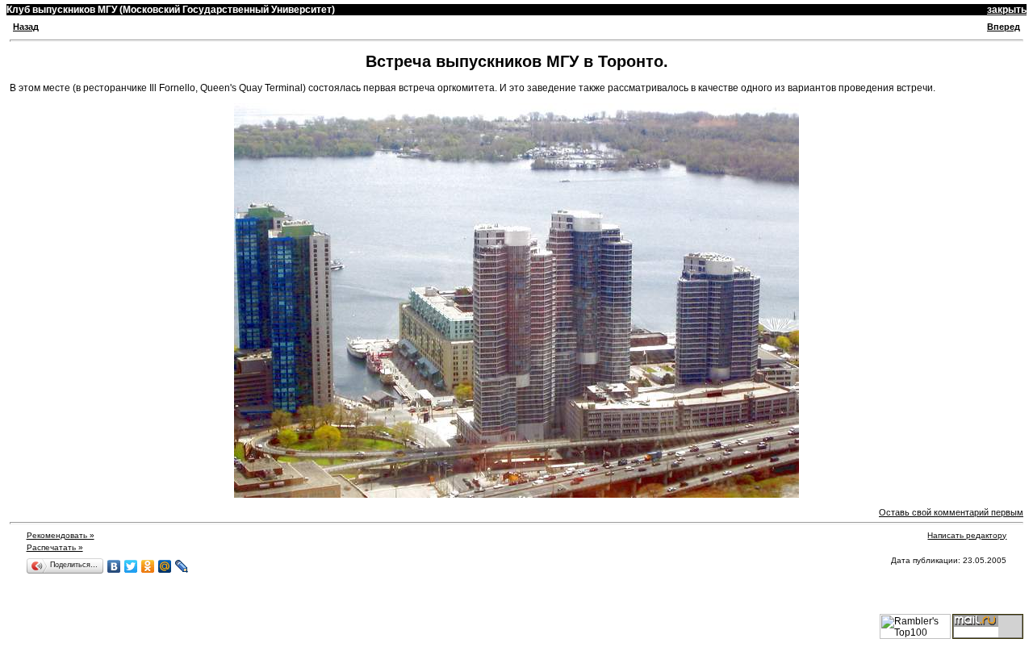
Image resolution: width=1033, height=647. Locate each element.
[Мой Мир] (165, 566)
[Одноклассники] (148, 566)
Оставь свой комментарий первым (951, 512)
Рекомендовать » (60, 535)
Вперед (1003, 26)
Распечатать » (55, 547)
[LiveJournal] (182, 566)
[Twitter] (131, 566)
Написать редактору (966, 535)
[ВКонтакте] (114, 566)
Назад (26, 26)
